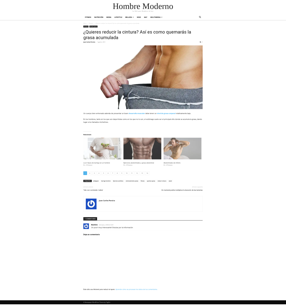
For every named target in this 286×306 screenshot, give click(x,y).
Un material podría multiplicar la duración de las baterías (182, 190)
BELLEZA (128, 17)
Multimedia (155, 17)
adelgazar (96, 181)
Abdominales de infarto (172, 163)
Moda (108, 17)
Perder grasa (93, 26)
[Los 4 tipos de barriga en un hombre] (102, 148)
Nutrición (98, 17)
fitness (142, 181)
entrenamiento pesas (132, 181)
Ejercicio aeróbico (118, 181)
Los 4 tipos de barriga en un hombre (96, 163)
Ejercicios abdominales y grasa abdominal (138, 163)
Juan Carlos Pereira (89, 42)
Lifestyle (118, 17)
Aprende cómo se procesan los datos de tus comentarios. (137, 289)
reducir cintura (162, 181)
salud (170, 181)
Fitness (88, 17)
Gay (145, 17)
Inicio (85, 23)
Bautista (94, 225)
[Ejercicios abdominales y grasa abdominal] (142, 148)
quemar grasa (151, 181)
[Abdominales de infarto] (182, 148)
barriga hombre (106, 181)
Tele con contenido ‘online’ (93, 190)
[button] (200, 17)
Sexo (139, 17)
